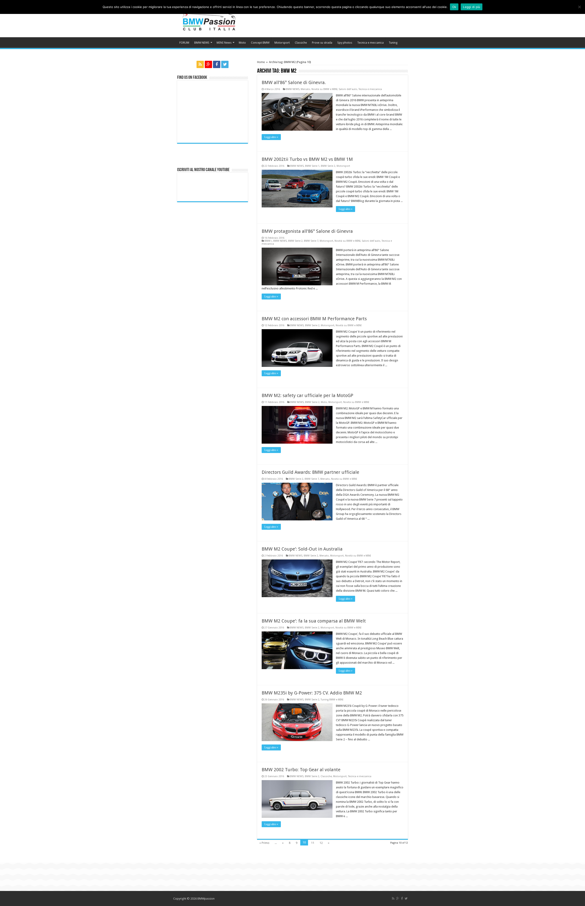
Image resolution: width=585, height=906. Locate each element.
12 (321, 843)
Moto (242, 42)
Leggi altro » (271, 137)
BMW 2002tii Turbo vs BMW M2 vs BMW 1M (307, 159)
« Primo (264, 843)
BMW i (268, 240)
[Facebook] (216, 64)
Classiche (301, 42)
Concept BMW (260, 42)
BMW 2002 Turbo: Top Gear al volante (301, 769)
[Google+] (208, 64)
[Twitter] (225, 64)
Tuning (393, 42)
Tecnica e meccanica (370, 42)
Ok (454, 7)
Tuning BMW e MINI (332, 699)
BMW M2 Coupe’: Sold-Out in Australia (302, 549)
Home (261, 62)
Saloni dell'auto (348, 89)
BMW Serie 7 (311, 240)
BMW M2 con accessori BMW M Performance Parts (314, 318)
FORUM (184, 42)
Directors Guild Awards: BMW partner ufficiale (310, 472)
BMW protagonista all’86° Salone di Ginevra (307, 231)
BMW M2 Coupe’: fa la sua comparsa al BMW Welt (314, 621)
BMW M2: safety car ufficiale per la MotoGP (307, 395)
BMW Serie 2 (328, 165)
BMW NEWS (201, 42)
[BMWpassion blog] (209, 18)
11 (312, 843)
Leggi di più (471, 7)
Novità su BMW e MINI (324, 89)
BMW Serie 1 (312, 165)
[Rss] (200, 64)
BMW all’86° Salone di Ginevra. (294, 82)
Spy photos (344, 42)
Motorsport (282, 42)
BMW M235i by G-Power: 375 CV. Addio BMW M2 (312, 693)
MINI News (224, 42)
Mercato (305, 89)
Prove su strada (322, 42)
